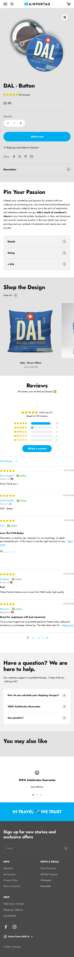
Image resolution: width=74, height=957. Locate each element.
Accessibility (9, 915)
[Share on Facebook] (14, 157)
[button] (11, 94)
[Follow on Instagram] (14, 927)
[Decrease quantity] (8, 123)
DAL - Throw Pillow (30, 363)
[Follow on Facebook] (5, 927)
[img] (7, 471)
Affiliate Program (49, 874)
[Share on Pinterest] (26, 157)
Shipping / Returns (13, 909)
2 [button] (33, 638)
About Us (8, 868)
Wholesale (45, 880)
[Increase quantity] (20, 123)
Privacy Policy (10, 880)
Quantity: (7, 116)
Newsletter (45, 886)
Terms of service (11, 886)
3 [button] (38, 638)
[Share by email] (31, 157)
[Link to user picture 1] (8, 557)
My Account (9, 874)
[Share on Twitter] (20, 157)
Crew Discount (48, 868)
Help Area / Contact (13, 903)
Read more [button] (67, 625)
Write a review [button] (37, 449)
